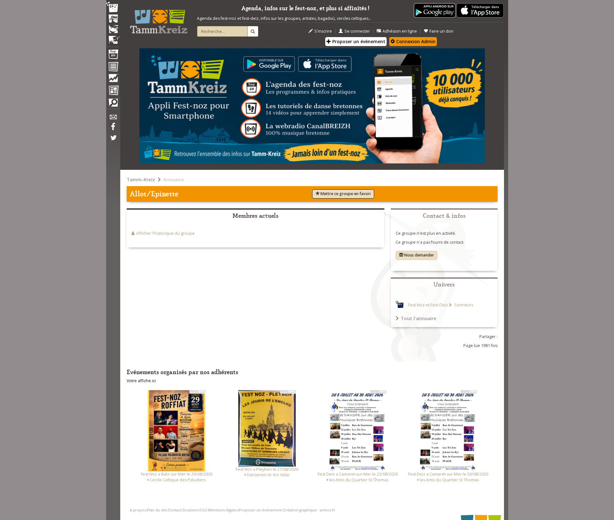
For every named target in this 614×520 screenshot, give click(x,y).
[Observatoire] (113, 79)
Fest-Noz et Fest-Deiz (428, 305)
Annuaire (173, 179)
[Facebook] (113, 129)
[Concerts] (113, 19)
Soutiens (190, 510)
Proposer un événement (260, 510)
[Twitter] (113, 141)
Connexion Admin (415, 41)
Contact (175, 510)
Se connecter (357, 31)
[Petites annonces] (113, 104)
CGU (203, 510)
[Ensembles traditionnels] (113, 37)
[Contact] (113, 119)
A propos (138, 510)
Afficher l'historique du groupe (165, 233)
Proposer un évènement (358, 41)
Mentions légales (223, 510)
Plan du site (157, 510)
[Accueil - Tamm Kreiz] (158, 19)
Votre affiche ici (141, 380)
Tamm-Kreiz (141, 179)
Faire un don (441, 31)
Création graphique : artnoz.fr (309, 510)
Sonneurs (463, 305)
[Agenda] (113, 56)
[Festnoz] (113, 7)
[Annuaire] (113, 68)
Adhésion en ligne (399, 31)
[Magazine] (113, 91)
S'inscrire (323, 31)
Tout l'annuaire (419, 318)
